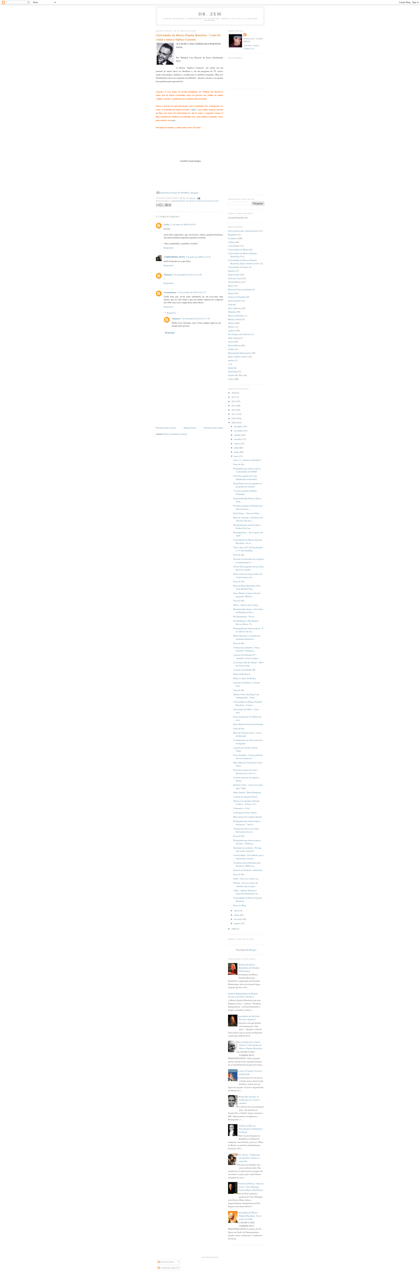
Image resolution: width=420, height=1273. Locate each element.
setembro (238, 439)
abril (236, 910)
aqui (193, 109)
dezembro (238, 426)
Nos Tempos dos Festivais (239, 334)
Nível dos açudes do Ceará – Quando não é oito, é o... (245, 771)
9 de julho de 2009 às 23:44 (198, 256)
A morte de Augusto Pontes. (245, 796)
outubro (238, 434)
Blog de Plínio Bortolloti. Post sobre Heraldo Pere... (246, 587)
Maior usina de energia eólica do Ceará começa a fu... (247, 575)
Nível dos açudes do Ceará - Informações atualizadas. (245, 477)
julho (236, 447)
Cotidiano (232, 238)
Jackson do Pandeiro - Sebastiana (248, 870)
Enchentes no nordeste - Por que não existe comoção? (247, 849)
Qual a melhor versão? (238, 356)
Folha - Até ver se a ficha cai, (246, 878)
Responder (168, 247)
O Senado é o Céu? (241, 808)
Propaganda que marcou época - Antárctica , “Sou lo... (247, 823)
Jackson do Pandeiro (237, 296)
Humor (231, 293)
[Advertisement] (180, 402)
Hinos (230, 285)
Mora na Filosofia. (236, 315)
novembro (239, 430)
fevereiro (238, 919)
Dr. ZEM (210, 14)
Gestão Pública (234, 281)
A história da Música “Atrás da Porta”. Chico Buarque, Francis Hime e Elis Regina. (250, 1186)
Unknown (168, 274)
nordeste (232, 330)
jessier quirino (234, 300)
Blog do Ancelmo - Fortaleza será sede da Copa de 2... (248, 519)
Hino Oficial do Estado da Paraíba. (248, 724)
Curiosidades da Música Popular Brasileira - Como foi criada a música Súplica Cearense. (188, 37)
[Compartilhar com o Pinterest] (169, 205)
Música (231, 323)
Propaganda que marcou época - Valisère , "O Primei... (247, 842)
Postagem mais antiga (213, 427)
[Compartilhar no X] (163, 205)
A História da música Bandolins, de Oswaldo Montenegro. (248, 967)
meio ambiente (234, 308)
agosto (237, 443)
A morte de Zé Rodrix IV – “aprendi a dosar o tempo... (246, 656)
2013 (234, 405)
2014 (234, 401)
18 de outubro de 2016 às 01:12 (192, 292)
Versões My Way (235, 375)
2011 (234, 414)
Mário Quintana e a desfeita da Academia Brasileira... (246, 637)
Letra (230, 304)
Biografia (232, 234)
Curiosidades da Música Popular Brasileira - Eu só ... (247, 541)
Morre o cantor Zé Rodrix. (244, 678)
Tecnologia (233, 371)
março (237, 914)
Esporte (231, 270)
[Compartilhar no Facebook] (166, 205)
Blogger (252, 949)
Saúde (230, 367)
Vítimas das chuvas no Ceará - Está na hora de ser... (246, 830)
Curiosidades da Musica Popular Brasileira (195, 201)
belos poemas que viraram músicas (243, 230)
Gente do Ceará (235, 278)
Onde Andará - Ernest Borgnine (247, 792)
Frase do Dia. (239, 464)
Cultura (231, 242)
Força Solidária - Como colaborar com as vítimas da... (248, 757)
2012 (234, 409)
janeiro (237, 923)
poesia (231, 341)
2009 (234, 422)
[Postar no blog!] (160, 205)
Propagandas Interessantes (239, 352)
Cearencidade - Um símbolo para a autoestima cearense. (248, 857)
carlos (166, 224)
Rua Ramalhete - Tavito (243, 616)
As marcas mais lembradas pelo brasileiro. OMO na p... (247, 864)
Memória (232, 311)
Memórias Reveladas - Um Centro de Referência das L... (248, 611)
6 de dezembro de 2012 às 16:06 (187, 274)
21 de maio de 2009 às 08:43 (183, 224)
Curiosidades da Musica (238, 249)
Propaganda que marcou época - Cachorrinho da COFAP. (247, 470)
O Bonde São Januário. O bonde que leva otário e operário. (248, 1099)
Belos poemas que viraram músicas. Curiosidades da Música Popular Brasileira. (249, 1045)
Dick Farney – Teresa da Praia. (246, 513)
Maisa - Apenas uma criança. (246, 604)
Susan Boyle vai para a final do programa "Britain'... (247, 595)
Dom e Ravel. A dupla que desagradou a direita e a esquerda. (248, 1158)
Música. (231, 326)
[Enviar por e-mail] (157, 205)
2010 (234, 418)
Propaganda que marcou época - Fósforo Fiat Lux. (247, 526)
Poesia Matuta (234, 345)
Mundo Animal (235, 319)
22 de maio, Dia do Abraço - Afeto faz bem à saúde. (248, 664)
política (231, 349)
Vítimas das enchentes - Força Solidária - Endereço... (246, 649)
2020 (234, 392)
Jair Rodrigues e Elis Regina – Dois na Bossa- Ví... (246, 622)
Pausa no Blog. (240, 905)
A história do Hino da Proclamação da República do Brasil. (250, 1129)
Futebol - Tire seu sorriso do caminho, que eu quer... (245, 884)
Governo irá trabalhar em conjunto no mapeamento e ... (248, 560)
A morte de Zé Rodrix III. (244, 669)
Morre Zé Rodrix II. (242, 674)
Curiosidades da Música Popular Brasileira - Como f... (247, 703)
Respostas (171, 312)
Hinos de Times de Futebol (240, 289)
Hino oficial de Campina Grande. (247, 816)
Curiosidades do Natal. (238, 267)
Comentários (169, 1267)
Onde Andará (234, 338)
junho (237, 451)
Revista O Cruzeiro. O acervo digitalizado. (249, 1072)
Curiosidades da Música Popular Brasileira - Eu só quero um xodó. (249, 1215)
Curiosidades (234, 245)
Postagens (167, 1262)
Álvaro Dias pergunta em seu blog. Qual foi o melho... (248, 568)
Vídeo (230, 379)
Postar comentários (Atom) (175, 433)
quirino (231, 360)
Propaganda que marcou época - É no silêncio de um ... (248, 630)
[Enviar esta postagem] (198, 198)
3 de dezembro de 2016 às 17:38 (195, 318)
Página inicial (190, 427)
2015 (234, 397)
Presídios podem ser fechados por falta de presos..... (248, 507)
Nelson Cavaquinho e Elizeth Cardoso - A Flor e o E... (246, 802)
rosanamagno (170, 292)
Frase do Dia (233, 274)
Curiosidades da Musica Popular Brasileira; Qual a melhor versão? (244, 262)
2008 (234, 928)
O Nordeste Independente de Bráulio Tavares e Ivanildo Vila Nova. (242, 995)
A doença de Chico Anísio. (245, 812)
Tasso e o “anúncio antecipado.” (247, 459)
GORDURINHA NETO (174, 256)
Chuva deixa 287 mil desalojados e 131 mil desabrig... (248, 549)
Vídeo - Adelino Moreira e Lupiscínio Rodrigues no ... (246, 892)
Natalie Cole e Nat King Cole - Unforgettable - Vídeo (246, 696)
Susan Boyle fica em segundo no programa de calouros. (247, 485)
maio (236, 456)
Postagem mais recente (166, 427)
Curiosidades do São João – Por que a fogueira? (249, 1018)
